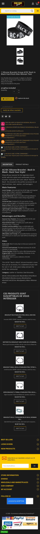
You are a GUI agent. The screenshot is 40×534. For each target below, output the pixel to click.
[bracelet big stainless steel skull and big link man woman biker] (19, 308)
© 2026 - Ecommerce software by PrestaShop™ (20, 513)
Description (7, 164)
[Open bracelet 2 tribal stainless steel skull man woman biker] (19, 385)
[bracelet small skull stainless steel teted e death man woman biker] (19, 360)
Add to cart (7, 99)
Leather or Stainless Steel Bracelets (21, 272)
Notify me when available (12, 110)
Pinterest (9, 116)
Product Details (22, 164)
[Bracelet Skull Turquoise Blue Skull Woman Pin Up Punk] (19, 410)
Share (2, 116)
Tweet (6, 116)
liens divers (7, 444)
